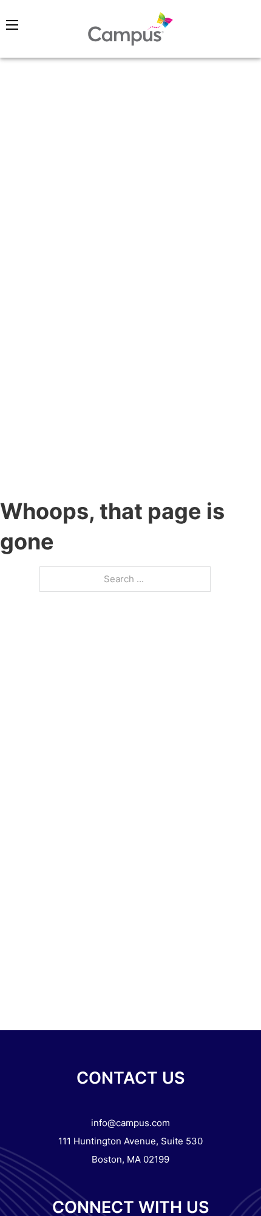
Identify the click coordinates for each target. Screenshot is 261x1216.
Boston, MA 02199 (130, 1159)
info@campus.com (130, 1123)
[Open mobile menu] (12, 25)
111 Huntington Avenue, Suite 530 (130, 1141)
